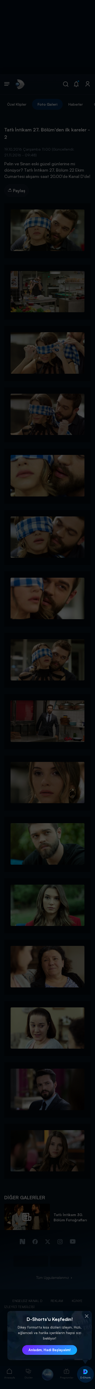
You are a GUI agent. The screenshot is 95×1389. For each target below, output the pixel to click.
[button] (86, 1316)
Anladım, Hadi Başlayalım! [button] (49, 1350)
